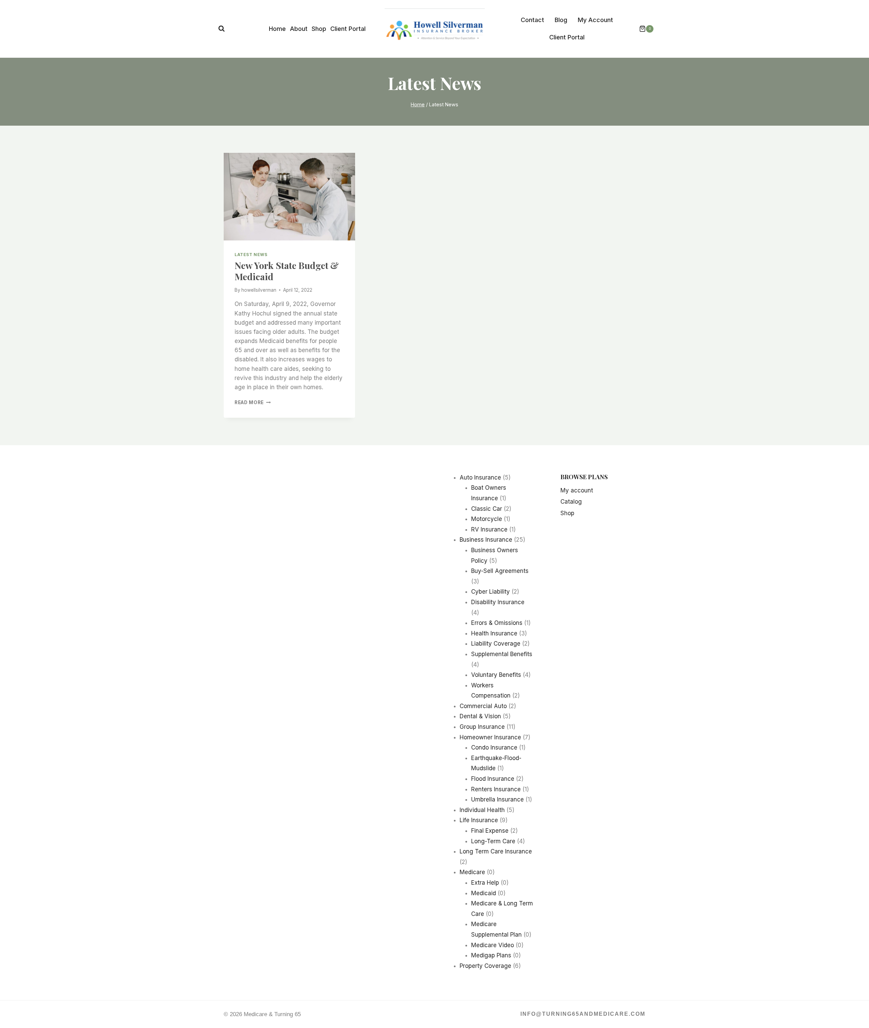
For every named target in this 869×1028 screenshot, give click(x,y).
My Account (595, 19)
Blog (561, 19)
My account (576, 490)
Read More (253, 402)
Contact (532, 19)
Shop (319, 28)
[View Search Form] (221, 29)
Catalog (571, 501)
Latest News (251, 254)
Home (277, 28)
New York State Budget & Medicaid (287, 270)
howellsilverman (258, 290)
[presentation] (289, 196)
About (299, 28)
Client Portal (348, 28)
